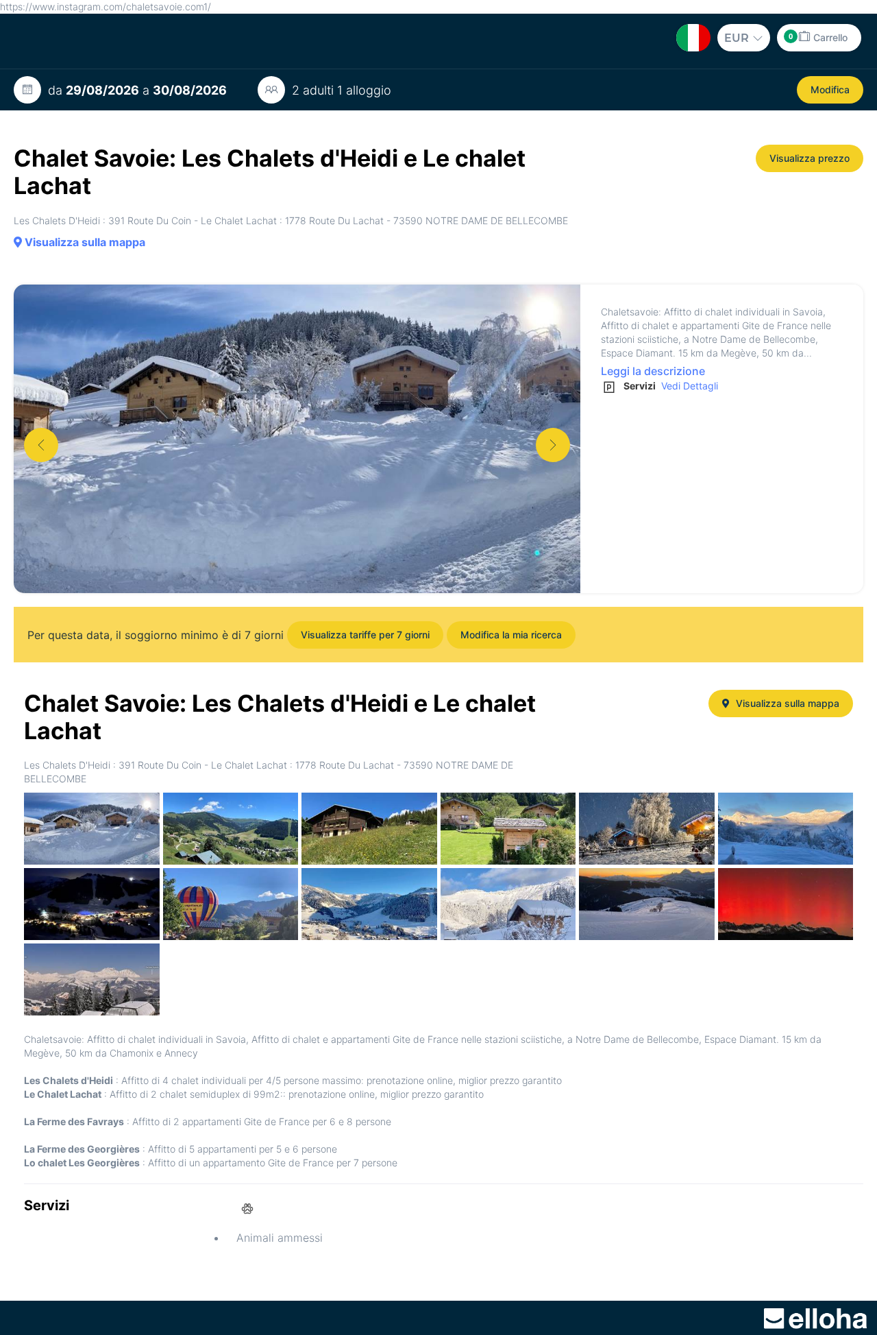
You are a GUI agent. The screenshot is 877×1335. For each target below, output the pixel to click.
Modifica (830, 89)
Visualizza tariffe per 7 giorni (365, 634)
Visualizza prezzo (809, 158)
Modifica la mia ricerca (511, 634)
